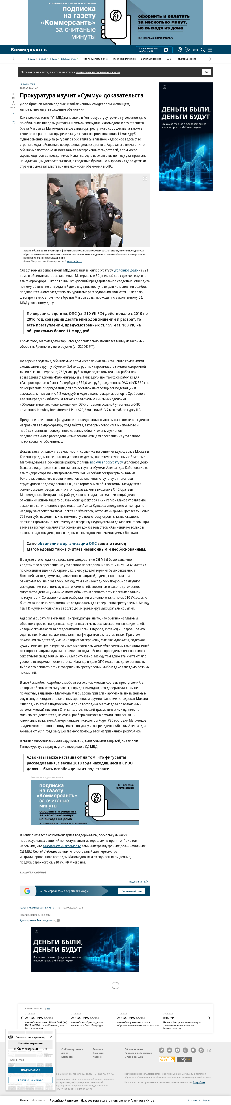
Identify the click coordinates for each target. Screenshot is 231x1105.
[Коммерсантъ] (29, 49)
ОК (206, 72)
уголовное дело (126, 270)
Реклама (98, 1049)
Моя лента (38, 1100)
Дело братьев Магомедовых (37, 920)
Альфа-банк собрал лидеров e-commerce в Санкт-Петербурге (87, 1024)
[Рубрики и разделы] (210, 49)
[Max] (201, 1050)
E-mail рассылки (134, 1056)
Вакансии (98, 1053)
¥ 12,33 (53, 58)
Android (97, 1056)
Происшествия (27, 84)
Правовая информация (138, 1053)
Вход (195, 49)
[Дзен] (177, 1050)
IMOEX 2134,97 (68, 58)
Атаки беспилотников (124, 58)
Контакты (67, 1056)
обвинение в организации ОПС (67, 543)
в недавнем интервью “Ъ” (62, 846)
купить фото (74, 261)
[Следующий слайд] (209, 1018)
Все (48, 1008)
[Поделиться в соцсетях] (13, 122)
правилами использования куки (98, 72)
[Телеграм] (161, 1050)
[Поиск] (203, 49)
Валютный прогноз (151, 58)
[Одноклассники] (185, 1050)
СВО (169, 58)
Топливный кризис (186, 58)
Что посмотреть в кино (96, 58)
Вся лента (194, 1100)
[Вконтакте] (169, 1050)
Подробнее (199, 1082)
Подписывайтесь (131, 891)
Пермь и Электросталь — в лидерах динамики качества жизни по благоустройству (182, 1025)
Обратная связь (134, 1049)
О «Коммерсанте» (72, 1049)
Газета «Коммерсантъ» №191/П (39, 907)
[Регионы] (180, 49)
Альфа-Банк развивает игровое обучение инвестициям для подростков (138, 1024)
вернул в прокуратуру (106, 462)
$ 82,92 (31, 58)
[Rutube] (193, 1050)
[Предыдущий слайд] (21, 1018)
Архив (64, 1053)
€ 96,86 (42, 58)
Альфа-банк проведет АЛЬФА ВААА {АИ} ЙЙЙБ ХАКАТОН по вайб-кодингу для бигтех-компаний (46, 1025)
